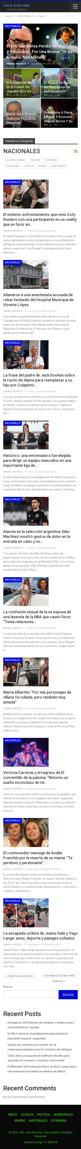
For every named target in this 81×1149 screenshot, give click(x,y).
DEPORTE (35, 160)
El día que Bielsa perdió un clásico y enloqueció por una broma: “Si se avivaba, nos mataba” (39, 52)
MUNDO (42, 166)
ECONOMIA (51, 160)
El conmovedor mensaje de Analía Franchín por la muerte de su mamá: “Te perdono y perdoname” (38, 858)
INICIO (12, 1114)
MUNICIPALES (58, 166)
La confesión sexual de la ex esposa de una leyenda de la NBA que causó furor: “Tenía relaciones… (37, 617)
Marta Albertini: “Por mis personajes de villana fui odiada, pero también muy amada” (37, 697)
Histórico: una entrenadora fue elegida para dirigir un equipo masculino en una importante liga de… (37, 460)
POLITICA (43, 1114)
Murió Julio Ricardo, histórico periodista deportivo (21, 118)
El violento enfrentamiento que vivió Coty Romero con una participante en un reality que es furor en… (40, 219)
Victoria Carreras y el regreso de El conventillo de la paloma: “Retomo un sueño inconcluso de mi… (35, 777)
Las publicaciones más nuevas (59, 976)
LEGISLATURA (12, 166)
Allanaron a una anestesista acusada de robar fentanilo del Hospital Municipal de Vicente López (38, 300)
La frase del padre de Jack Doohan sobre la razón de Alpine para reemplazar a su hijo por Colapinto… (39, 380)
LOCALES (28, 166)
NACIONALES (12, 26)
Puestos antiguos (20, 976)
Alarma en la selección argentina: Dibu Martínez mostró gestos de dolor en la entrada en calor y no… (36, 536)
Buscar (8, 986)
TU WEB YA (50, 1142)
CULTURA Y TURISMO (15, 160)
